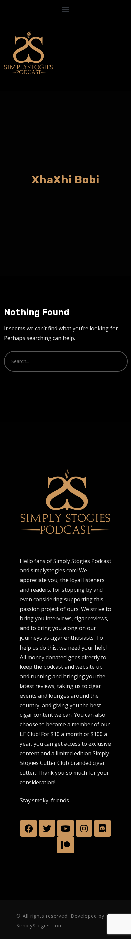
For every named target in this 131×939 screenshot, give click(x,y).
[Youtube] (65, 828)
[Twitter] (47, 828)
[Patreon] (65, 845)
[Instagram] (84, 828)
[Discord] (102, 828)
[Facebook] (28, 828)
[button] (65, 8)
